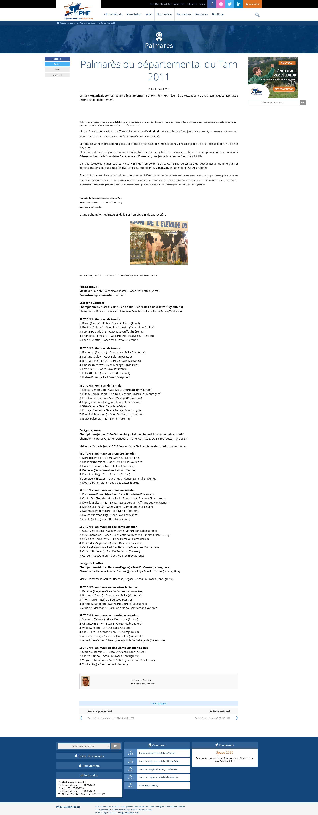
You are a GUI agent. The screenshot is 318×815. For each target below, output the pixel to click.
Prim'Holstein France (68, 806)
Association (134, 14)
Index (149, 14)
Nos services (164, 14)
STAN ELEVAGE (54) (148, 785)
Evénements (179, 3)
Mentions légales (157, 806)
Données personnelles (175, 806)
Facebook (57, 58)
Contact (203, 3)
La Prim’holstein (113, 14)
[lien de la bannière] (273, 97)
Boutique (218, 14)
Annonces (201, 14)
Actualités (154, 3)
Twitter (57, 64)
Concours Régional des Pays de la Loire (158, 769)
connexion (254, 3)
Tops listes (166, 3)
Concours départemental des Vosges (157, 753)
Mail (57, 69)
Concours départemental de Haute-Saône (159, 761)
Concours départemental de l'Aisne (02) (158, 777)
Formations (184, 14)
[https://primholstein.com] (58, 23)
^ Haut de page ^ (159, 703)
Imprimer (57, 74)
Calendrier (192, 3)
